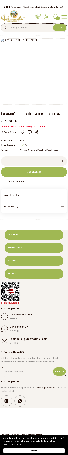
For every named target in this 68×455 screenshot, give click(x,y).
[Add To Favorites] (22, 132)
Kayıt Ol (59, 371)
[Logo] (13, 16)
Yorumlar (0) (11, 206)
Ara (60, 27)
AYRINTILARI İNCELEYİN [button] (15, 444)
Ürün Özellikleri (12, 195)
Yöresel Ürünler (28, 150)
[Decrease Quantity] (4, 161)
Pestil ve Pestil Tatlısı (47, 150)
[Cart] (55, 16)
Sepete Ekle (34, 172)
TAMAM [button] (34, 451)
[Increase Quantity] (64, 161)
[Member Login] (46, 16)
